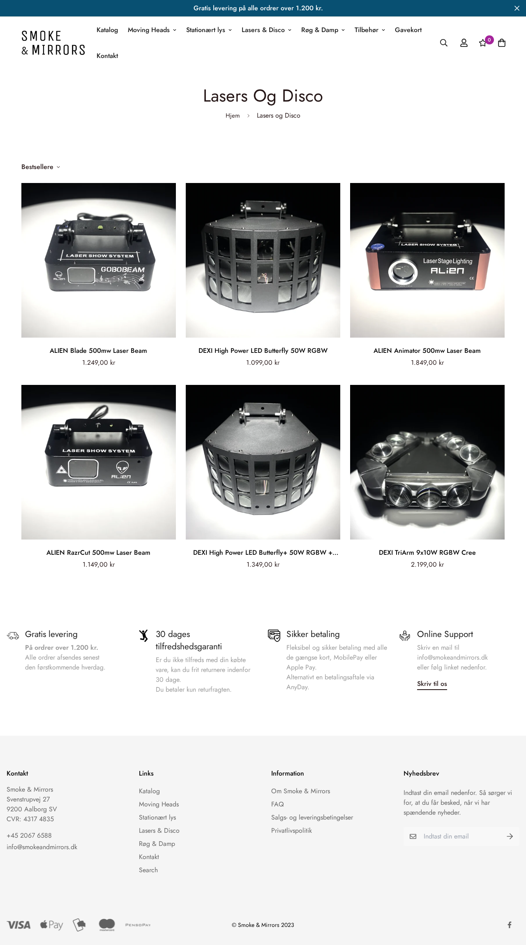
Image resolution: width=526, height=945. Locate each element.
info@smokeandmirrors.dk (42, 847)
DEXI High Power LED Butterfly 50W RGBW (263, 350)
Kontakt (107, 55)
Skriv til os (432, 683)
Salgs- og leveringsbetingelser (312, 817)
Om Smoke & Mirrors (300, 791)
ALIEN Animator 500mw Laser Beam (427, 350)
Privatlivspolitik (291, 830)
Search (148, 870)
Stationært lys (205, 30)
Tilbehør (366, 30)
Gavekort (408, 30)
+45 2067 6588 (29, 835)
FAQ (277, 804)
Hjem (233, 115)
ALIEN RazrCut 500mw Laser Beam (98, 552)
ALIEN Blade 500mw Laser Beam (98, 350)
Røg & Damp (319, 30)
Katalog (107, 30)
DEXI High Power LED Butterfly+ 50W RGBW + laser (262, 553)
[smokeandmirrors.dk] (53, 43)
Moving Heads (149, 30)
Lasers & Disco (263, 30)
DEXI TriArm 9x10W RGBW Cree (427, 552)
